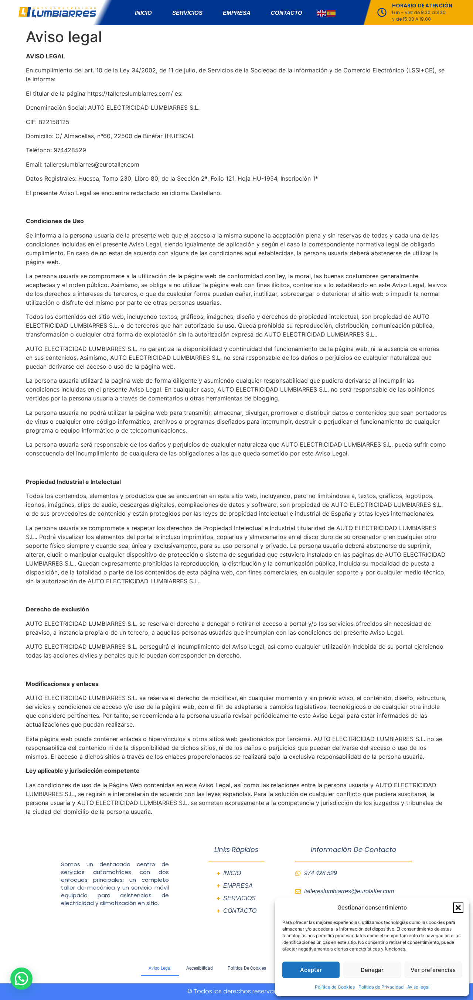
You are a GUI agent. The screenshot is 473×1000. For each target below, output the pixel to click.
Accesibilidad (199, 968)
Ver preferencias (433, 969)
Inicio (143, 13)
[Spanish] (331, 12)
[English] (322, 12)
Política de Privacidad (381, 987)
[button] (458, 907)
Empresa (237, 13)
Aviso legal (418, 987)
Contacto (286, 13)
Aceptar (311, 969)
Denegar (372, 969)
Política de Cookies (335, 987)
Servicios (187, 13)
